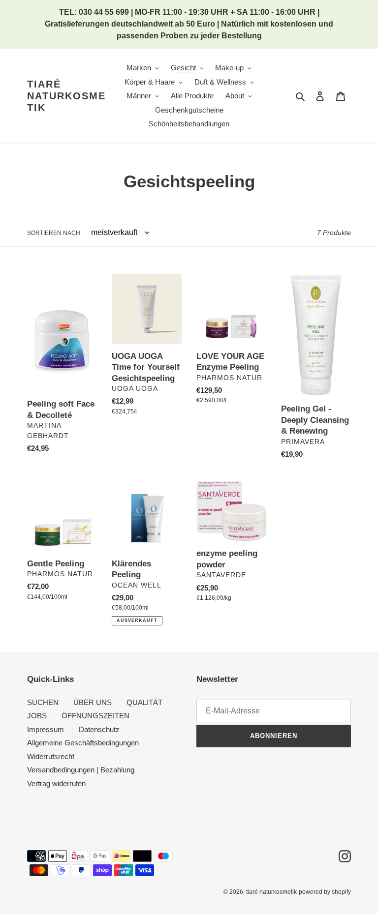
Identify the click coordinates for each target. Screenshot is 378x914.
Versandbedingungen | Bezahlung (80, 770)
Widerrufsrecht (50, 756)
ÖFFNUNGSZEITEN (95, 715)
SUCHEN (43, 702)
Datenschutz (99, 729)
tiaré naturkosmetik (66, 96)
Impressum (45, 729)
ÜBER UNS (92, 702)
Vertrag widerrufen (56, 783)
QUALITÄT (144, 702)
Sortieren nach (53, 233)
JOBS (37, 715)
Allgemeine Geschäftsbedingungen (83, 742)
